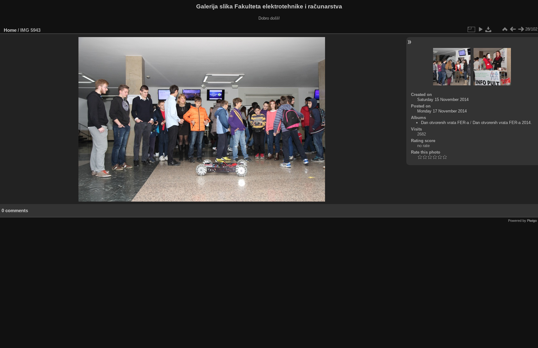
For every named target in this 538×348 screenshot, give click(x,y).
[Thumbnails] (505, 29)
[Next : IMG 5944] (521, 29)
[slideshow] (480, 29)
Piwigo (532, 220)
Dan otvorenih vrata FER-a (445, 122)
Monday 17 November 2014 (442, 111)
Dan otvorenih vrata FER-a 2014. (502, 122)
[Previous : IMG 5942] (513, 29)
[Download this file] (488, 29)
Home (10, 30)
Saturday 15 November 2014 (443, 99)
